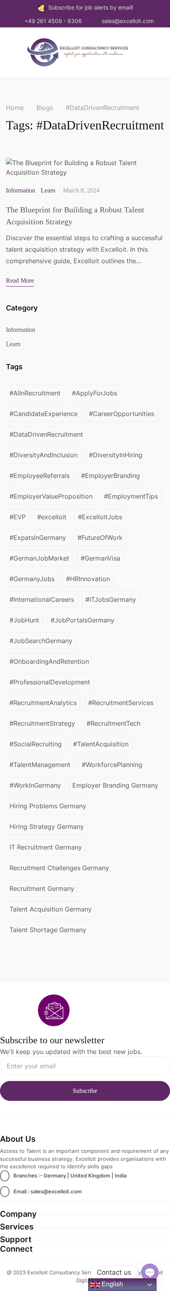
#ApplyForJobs (94, 393)
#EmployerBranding (110, 476)
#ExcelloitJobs (100, 517)
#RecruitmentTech (113, 723)
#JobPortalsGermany (82, 620)
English (111, 1284)
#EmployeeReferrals (39, 476)
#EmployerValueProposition (51, 496)
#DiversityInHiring (115, 455)
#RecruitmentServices (120, 703)
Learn (48, 190)
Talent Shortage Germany (47, 930)
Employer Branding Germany (115, 785)
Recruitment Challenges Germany (59, 868)
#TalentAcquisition (100, 744)
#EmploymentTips (131, 496)
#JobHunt (24, 620)
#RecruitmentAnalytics (43, 703)
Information (20, 190)
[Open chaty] (150, 1272)
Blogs (44, 108)
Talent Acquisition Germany (50, 909)
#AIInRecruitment (34, 393)
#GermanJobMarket (39, 558)
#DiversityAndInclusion (43, 455)
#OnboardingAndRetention (49, 661)
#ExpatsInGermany (37, 537)
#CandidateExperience (43, 414)
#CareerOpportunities (121, 414)
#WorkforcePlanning (112, 765)
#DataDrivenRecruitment (46, 434)
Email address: (85, 1065)
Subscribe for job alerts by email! (90, 7)
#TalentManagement (39, 765)
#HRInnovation (88, 579)
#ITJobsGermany (110, 599)
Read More (20, 280)
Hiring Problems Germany (47, 806)
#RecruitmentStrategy (42, 723)
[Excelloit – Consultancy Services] (82, 51)
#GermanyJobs (32, 579)
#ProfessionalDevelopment (49, 682)
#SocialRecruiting (35, 744)
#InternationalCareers (41, 599)
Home (15, 108)
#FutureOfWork (100, 537)
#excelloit (51, 517)
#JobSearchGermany (40, 641)
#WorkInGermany (35, 785)
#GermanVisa (100, 558)
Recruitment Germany (41, 888)
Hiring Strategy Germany (46, 826)
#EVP (17, 517)
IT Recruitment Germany (45, 847)
